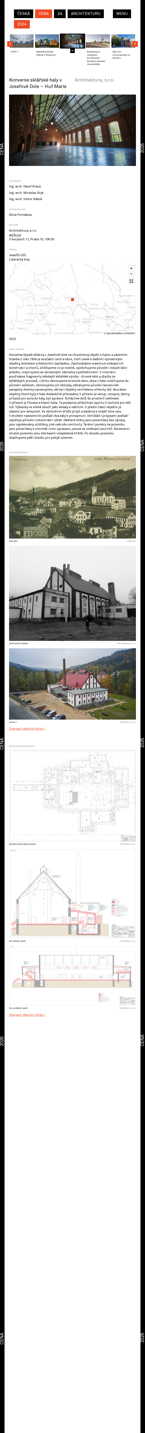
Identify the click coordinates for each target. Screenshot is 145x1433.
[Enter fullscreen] (131, 281)
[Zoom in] (131, 268)
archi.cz (15, 235)
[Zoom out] (131, 274)
